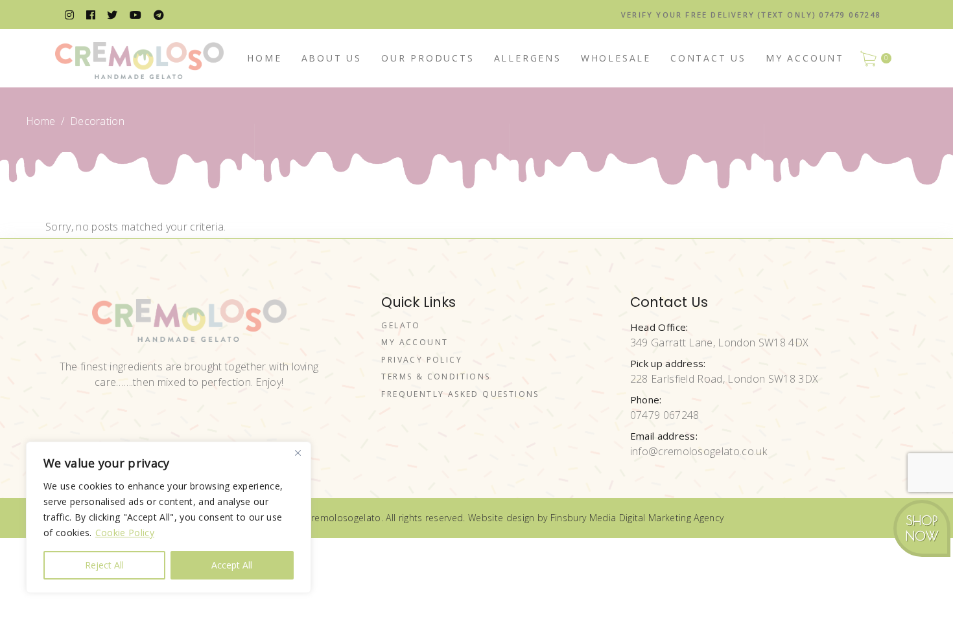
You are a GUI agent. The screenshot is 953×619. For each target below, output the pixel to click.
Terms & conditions (435, 376)
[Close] (297, 452)
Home (40, 121)
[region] (168, 517)
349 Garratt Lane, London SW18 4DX (719, 342)
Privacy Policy (421, 359)
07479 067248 (665, 415)
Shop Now (922, 528)
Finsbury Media (584, 518)
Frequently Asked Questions (460, 394)
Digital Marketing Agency (671, 518)
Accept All (231, 565)
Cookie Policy (124, 532)
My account (414, 342)
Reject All (104, 565)
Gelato (400, 325)
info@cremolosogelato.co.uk (698, 451)
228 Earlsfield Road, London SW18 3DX (724, 379)
